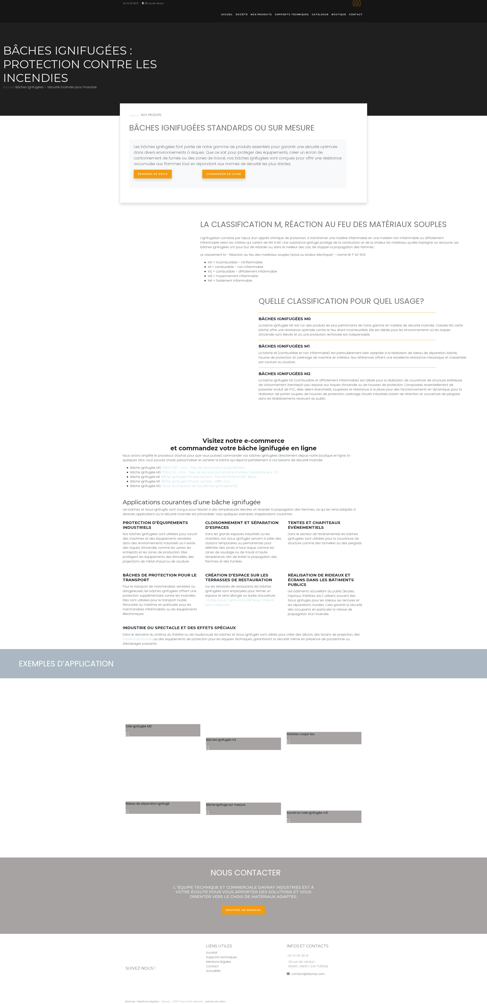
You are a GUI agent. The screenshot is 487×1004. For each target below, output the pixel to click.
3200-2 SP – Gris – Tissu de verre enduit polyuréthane (203, 468)
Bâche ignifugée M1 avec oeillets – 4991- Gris (195, 481)
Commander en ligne (223, 174)
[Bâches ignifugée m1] (243, 709)
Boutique (339, 14)
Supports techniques (292, 14)
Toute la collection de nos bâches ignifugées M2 (199, 486)
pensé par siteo (215, 1001)
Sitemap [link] (130, 1001)
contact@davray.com (308, 974)
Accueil (227, 14)
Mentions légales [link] (148, 1001)
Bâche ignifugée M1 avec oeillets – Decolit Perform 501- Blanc (209, 477)
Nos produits (261, 14)
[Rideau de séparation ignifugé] (163, 778)
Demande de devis (153, 174)
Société (242, 14)
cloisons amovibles (138, 639)
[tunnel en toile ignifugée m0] (324, 782)
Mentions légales (218, 962)
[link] (353, 3)
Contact (356, 14)
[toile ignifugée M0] (163, 703)
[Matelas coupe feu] (324, 707)
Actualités (213, 971)
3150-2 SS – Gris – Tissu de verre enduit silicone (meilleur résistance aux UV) (220, 472)
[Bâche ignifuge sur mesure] (243, 778)
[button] (360, 3)
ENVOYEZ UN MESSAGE (243, 910)
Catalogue (320, 14)
